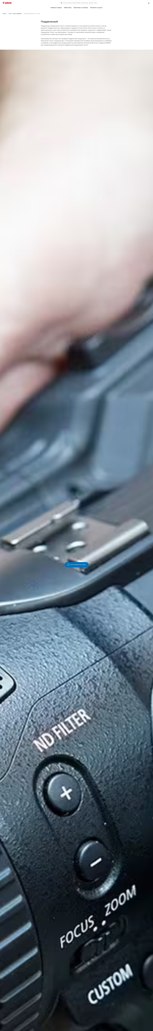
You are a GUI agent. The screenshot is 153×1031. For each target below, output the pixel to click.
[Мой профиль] (148, 3)
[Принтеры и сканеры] (88, 8)
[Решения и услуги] (103, 8)
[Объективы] (72, 8)
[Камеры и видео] (62, 8)
